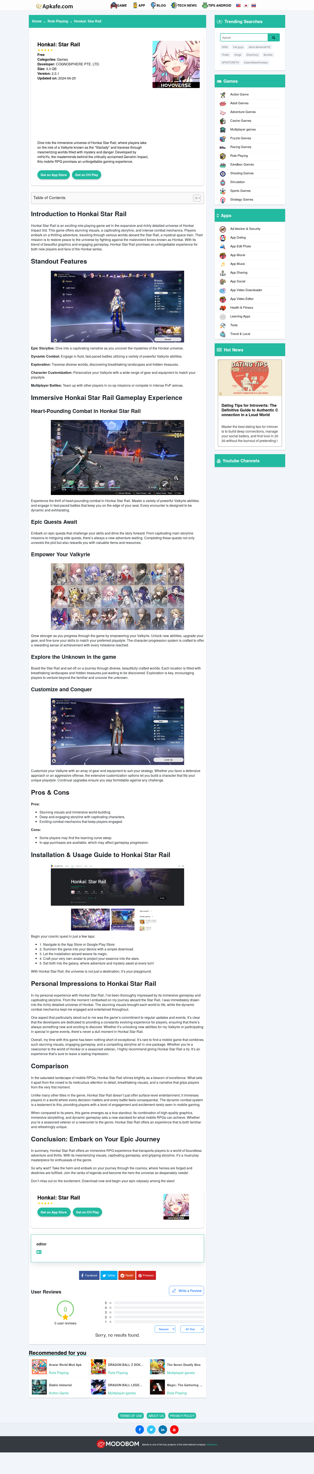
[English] (238, 5)
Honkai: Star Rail (87, 21)
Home (37, 21)
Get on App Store (54, 174)
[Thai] (254, 5)
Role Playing (58, 21)
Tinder (225, 54)
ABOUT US (156, 1416)
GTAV (225, 47)
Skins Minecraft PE (259, 47)
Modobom (212, 1444)
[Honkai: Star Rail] (176, 87)
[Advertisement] (92, 110)
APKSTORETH (230, 62)
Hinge (237, 54)
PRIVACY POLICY (182, 1416)
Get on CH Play (86, 174)
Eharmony (252, 54)
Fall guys (238, 47)
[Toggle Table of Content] (195, 198)
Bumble (268, 54)
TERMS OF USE (131, 1416)
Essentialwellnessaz (256, 62)
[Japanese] (246, 5)
